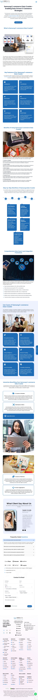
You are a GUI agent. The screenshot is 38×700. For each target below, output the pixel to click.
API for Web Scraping (6, 653)
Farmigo (5, 663)
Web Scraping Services (6, 640)
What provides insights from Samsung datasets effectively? (14, 553)
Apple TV (13, 679)
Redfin (5, 673)
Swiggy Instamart (21, 663)
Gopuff (29, 642)
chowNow (30, 644)
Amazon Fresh (22, 665)
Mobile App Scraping (6, 648)
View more (21, 648)
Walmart (21, 644)
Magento (21, 642)
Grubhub (29, 639)
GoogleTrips (30, 663)
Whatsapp (14, 663)
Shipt (5, 659)
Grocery (13, 642)
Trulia (5, 675)
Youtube (13, 665)
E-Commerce (14, 639)
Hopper (29, 665)
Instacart (5, 661)
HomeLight (6, 681)
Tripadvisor (30, 658)
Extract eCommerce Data (14, 15)
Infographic (22, 682)
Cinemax (13, 681)
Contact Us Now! (18, 22)
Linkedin (13, 658)
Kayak (29, 659)
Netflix (13, 673)
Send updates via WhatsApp (11, 587)
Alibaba (21, 646)
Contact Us (30, 680)
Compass (5, 677)
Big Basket (6, 658)
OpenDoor (6, 679)
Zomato (29, 646)
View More (5, 667)
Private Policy (30, 678)
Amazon (21, 639)
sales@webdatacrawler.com (10, 568)
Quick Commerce (14, 645)
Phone (6, 583)
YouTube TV (14, 677)
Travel (13, 647)
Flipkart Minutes (23, 667)
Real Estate (14, 649)
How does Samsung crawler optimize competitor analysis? (14, 547)
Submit (29, 604)
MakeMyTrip (30, 661)
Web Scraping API (6, 646)
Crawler (5, 650)
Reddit (13, 659)
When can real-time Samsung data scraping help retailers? (14, 550)
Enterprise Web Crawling (6, 643)
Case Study (22, 678)
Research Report (22, 680)
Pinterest (13, 661)
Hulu (13, 675)
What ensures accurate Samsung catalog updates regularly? (14, 545)
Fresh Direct (6, 665)
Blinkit (21, 659)
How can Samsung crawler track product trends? (12, 538)
